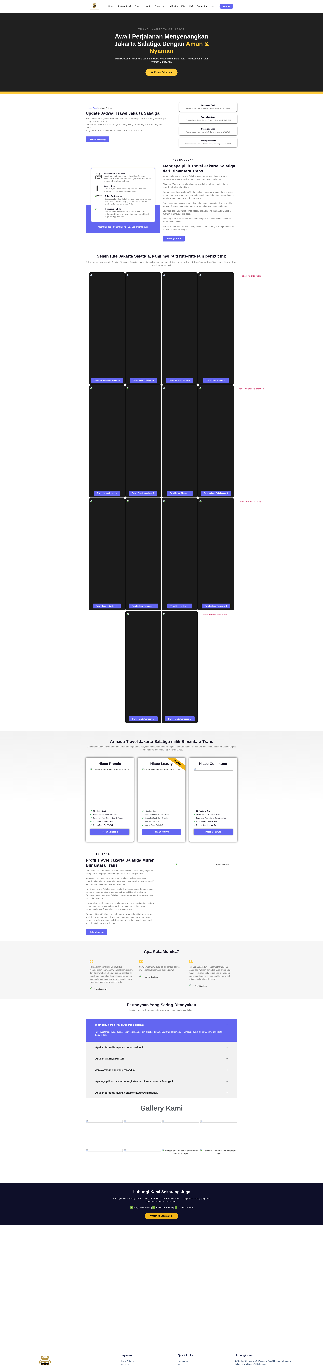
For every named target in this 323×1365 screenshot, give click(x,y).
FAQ (191, 6)
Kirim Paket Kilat (178, 6)
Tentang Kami (124, 6)
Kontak (226, 6)
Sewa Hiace (160, 6)
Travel (137, 6)
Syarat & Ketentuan (206, 6)
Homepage (183, 1361)
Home (111, 6)
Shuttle (147, 6)
